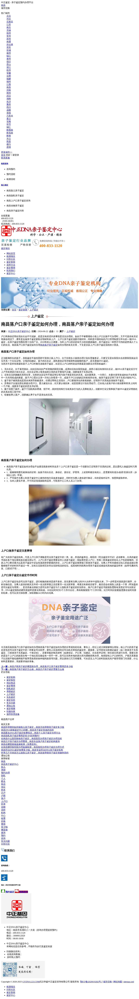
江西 (9, 84)
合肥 (9, 76)
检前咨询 (4, 164)
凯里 (9, 141)
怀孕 (3, 804)
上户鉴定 (34, 310)
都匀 (9, 144)
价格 (3, 821)
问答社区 (11, 259)
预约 (3, 835)
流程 (3, 810)
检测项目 (11, 256)
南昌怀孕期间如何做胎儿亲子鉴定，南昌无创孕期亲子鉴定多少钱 (32, 727)
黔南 (9, 136)
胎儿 (3, 767)
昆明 (9, 147)
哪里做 (4, 830)
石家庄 (10, 22)
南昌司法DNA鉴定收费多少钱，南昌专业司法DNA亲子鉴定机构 (32, 750)
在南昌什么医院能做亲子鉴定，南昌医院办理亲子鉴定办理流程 (31, 738)
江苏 (9, 24)
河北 (9, 19)
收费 (3, 818)
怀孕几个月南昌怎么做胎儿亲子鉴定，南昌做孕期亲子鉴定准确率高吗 (34, 753)
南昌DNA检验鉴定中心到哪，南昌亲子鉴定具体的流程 (27, 730)
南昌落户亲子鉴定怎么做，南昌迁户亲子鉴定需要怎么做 (32, 669)
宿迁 (9, 61)
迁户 (3, 793)
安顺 (9, 121)
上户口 (4, 801)
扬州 (9, 53)
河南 (9, 90)
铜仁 (9, 127)
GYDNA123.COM (30, 982)
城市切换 (107, 982)
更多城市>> (6, 152)
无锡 (9, 30)
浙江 (9, 67)
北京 (9, 16)
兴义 (9, 138)
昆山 (9, 64)
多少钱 (4, 827)
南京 (9, 27)
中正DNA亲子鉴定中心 (19, 331)
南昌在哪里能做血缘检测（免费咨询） (19, 744)
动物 (3, 807)
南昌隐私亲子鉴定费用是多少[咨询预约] (20, 736)
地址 (3, 787)
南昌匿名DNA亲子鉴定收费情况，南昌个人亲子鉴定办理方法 (30, 733)
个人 (3, 778)
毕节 (9, 124)
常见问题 (11, 703)
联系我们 (11, 270)
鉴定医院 (11, 680)
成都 (9, 110)
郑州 (9, 93)
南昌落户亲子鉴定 (49, 345)
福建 (9, 79)
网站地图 (117, 982)
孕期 (3, 770)
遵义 (9, 118)
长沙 (9, 101)
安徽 (9, 73)
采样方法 (11, 265)
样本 (3, 790)
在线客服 (5, 216)
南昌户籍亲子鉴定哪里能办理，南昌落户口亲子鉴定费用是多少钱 (37, 666)
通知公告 (11, 706)
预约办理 (5, 773)
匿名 (3, 781)
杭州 (9, 70)
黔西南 (10, 130)
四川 (9, 107)
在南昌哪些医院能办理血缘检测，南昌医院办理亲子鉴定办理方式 (32, 747)
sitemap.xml (129, 982)
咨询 (3, 838)
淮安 (9, 47)
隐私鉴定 (11, 688)
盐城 (9, 50)
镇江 (9, 56)
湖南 (9, 98)
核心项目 (4, 185)
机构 (3, 813)
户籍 (3, 795)
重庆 (9, 104)
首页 (3, 155)
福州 (9, 81)
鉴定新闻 (11, 262)
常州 (9, 36)
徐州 (9, 33)
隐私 (3, 775)
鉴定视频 (11, 708)
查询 (3, 832)
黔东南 (10, 133)
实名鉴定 (11, 697)
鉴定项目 (5, 248)
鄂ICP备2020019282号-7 (91, 982)
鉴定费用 (11, 268)
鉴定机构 (11, 677)
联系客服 (5, 158)
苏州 (9, 39)
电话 (3, 784)
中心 (3, 815)
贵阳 (9, 113)
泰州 (9, 59)
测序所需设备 (13, 714)
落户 (3, 798)
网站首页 (11, 253)
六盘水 (10, 116)
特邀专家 (11, 711)
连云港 (10, 44)
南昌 (3, 5)
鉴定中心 (11, 273)
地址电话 (11, 683)
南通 (9, 41)
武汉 (9, 96)
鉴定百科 (11, 700)
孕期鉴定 (11, 691)
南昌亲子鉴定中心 (9, 764)
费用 (3, 824)
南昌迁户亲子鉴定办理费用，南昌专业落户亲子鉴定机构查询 (30, 741)
